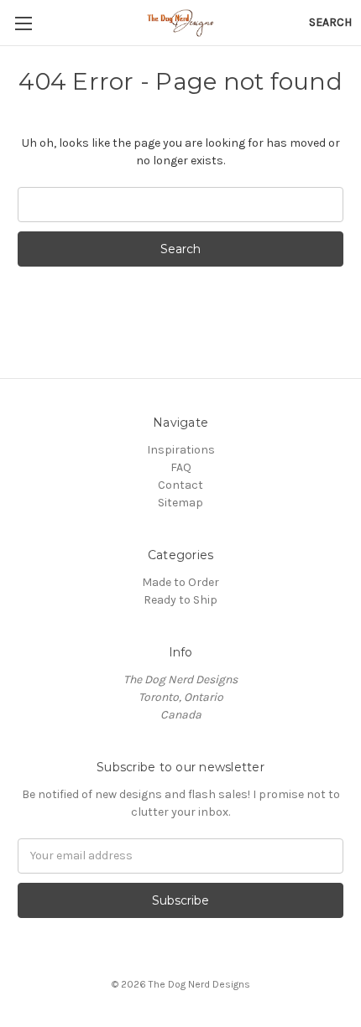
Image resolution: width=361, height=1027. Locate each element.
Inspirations (181, 450)
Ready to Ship (180, 600)
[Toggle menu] (23, 23)
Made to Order (180, 582)
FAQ (180, 467)
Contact (180, 485)
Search (330, 22)
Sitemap (180, 502)
